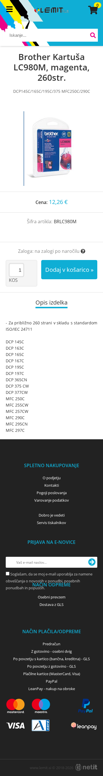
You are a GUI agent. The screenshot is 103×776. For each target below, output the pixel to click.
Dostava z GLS (51, 604)
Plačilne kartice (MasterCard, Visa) (51, 673)
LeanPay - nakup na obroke (51, 688)
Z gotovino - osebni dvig (51, 651)
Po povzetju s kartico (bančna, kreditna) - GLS (51, 658)
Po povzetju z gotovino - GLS (51, 666)
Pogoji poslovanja (52, 492)
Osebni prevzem (52, 597)
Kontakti (51, 485)
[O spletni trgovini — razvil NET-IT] (86, 767)
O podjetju (52, 477)
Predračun (51, 643)
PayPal (51, 681)
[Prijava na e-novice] (91, 562)
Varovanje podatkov (51, 500)
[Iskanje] (92, 36)
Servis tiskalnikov (51, 522)
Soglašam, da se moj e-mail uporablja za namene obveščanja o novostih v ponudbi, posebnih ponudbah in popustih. (49, 580)
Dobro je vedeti (52, 515)
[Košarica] (92, 10)
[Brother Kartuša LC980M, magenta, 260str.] (51, 148)
